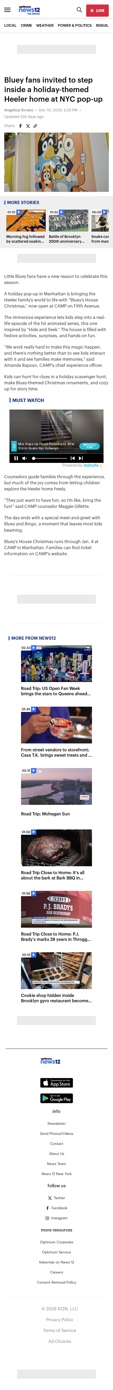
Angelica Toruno (18, 110)
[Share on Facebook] (20, 126)
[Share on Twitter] (28, 126)
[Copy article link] (35, 126)
